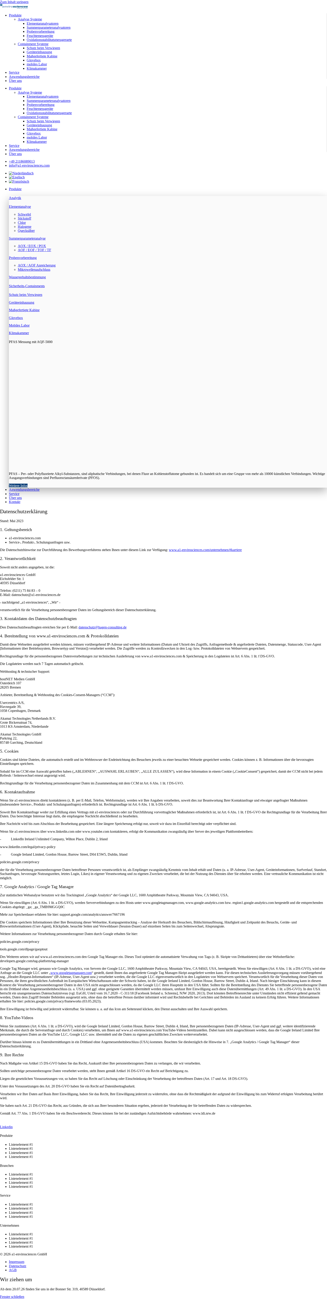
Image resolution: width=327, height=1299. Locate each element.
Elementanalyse (20, 206)
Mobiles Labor (19, 325)
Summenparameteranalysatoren (49, 27)
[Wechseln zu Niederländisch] (21, 173)
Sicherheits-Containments (27, 286)
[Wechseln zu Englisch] (17, 177)
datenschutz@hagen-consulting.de (103, 627)
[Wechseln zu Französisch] (19, 181)
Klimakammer (37, 68)
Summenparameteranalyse (27, 238)
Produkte (15, 15)
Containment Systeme (33, 44)
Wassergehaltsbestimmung (27, 277)
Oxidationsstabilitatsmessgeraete (49, 40)
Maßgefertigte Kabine (42, 56)
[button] (168, 189)
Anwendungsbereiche (24, 77)
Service (14, 72)
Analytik (15, 198)
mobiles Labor (37, 64)
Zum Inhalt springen (14, 2)
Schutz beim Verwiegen (43, 48)
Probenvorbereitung (40, 31)
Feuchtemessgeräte (40, 36)
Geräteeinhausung (39, 52)
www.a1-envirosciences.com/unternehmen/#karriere (205, 550)
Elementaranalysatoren (43, 23)
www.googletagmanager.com (71, 973)
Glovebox (34, 60)
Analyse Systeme (30, 19)
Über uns (15, 81)
